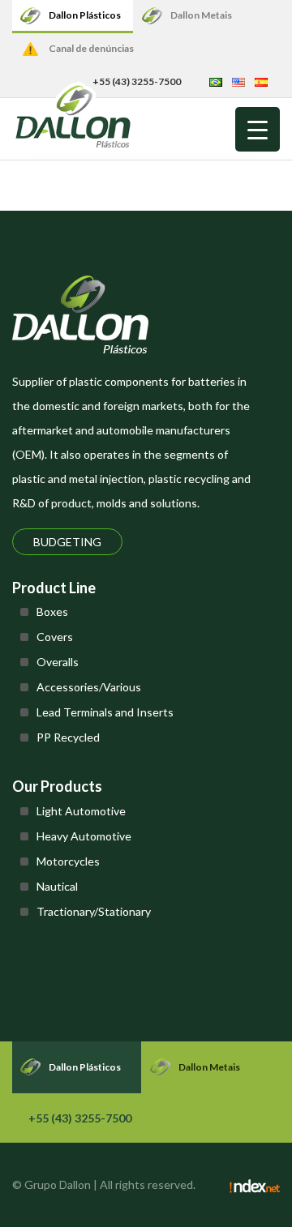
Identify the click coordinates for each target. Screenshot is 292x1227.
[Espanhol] (261, 81)
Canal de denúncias (91, 48)
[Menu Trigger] (257, 129)
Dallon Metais (201, 15)
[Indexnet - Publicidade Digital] (255, 1185)
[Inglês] (238, 81)
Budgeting (67, 542)
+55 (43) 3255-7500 (79, 1118)
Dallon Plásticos (85, 15)
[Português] (215, 81)
